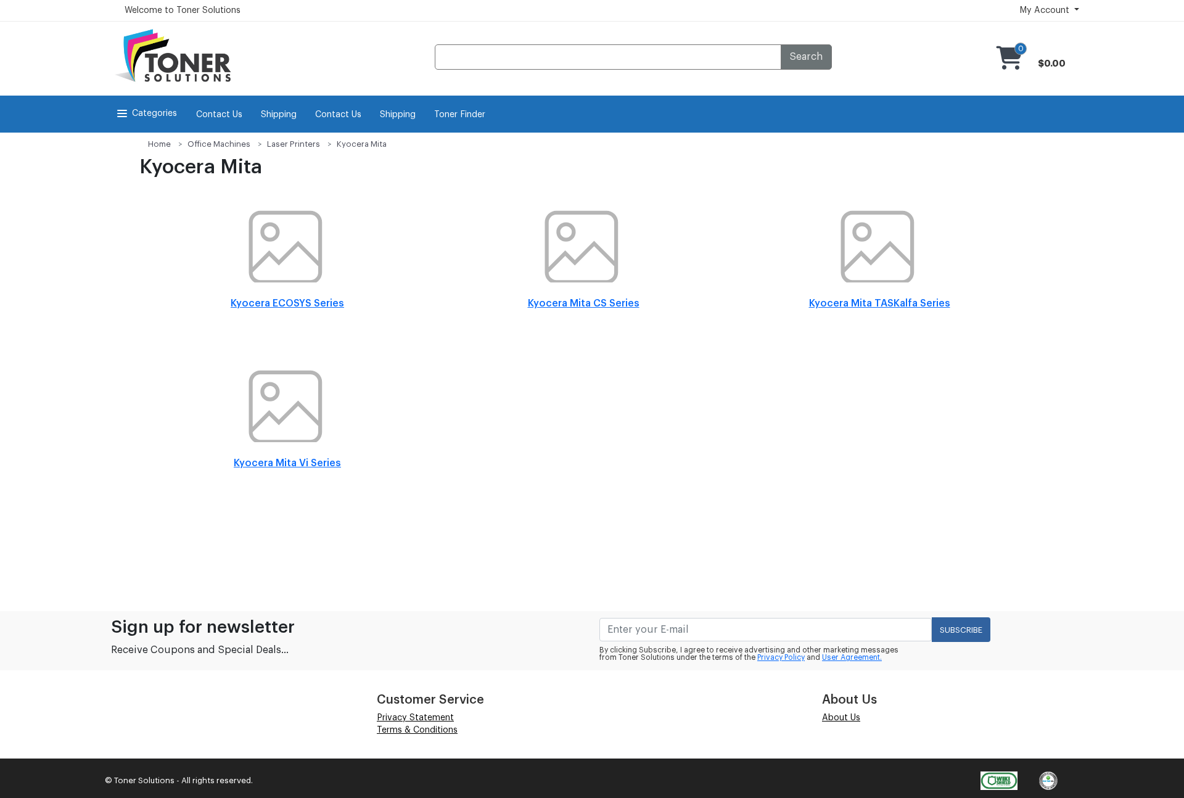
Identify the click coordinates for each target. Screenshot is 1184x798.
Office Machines (218, 144)
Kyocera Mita (362, 144)
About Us (841, 718)
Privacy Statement (415, 718)
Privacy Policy (781, 657)
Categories (154, 113)
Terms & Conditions (417, 730)
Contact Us (219, 114)
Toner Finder (459, 114)
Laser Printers (293, 144)
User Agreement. (852, 657)
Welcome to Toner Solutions (182, 10)
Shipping (279, 114)
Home (159, 144)
